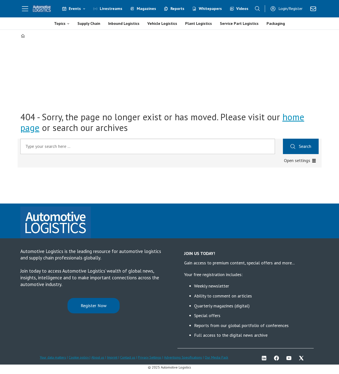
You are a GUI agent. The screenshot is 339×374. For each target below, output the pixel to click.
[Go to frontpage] (42, 8)
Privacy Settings (149, 357)
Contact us (127, 357)
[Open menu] (25, 8)
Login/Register (290, 8)
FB (277, 358)
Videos (242, 8)
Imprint (112, 357)
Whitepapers (210, 8)
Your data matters (53, 357)
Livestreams (111, 8)
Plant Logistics (198, 23)
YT (290, 358)
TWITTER (302, 358)
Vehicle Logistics (162, 23)
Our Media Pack (216, 357)
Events (75, 8)
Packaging (276, 23)
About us (97, 357)
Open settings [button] (297, 160)
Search (305, 146)
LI (265, 358)
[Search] (257, 9)
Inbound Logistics (123, 23)
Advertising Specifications (183, 357)
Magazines (146, 8)
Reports (177, 8)
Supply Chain (88, 23)
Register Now (93, 305)
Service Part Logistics (239, 23)
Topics (60, 23)
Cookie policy (79, 357)
